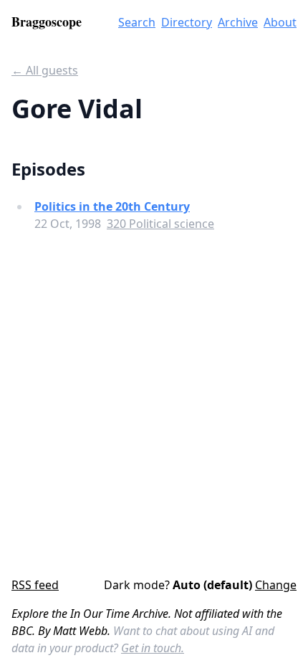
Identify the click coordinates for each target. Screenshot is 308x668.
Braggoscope (46, 21)
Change (276, 585)
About (280, 22)
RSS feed (35, 585)
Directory (186, 22)
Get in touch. (152, 648)
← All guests (44, 70)
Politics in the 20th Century (112, 206)
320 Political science (160, 224)
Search (136, 22)
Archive (238, 22)
